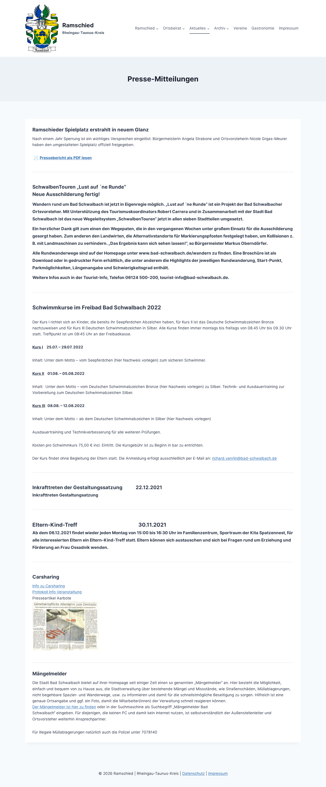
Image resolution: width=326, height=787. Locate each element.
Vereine (240, 28)
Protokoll (40, 592)
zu (41, 586)
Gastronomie (262, 28)
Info (35, 586)
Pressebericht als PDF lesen (63, 158)
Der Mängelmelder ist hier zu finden (64, 707)
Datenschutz (193, 773)
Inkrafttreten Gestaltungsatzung (65, 495)
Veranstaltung (69, 592)
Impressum (289, 28)
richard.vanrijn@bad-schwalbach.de (244, 458)
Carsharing (54, 586)
